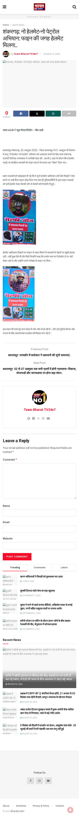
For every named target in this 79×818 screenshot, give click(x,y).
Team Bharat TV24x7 (25, 53)
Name (6, 505)
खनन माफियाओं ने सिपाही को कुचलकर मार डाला (41, 576)
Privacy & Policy (41, 805)
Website (7, 538)
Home (6, 25)
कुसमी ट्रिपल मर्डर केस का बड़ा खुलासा (37, 590)
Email (6, 522)
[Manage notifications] (70, 810)
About (6, 805)
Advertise (21, 805)
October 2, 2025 (51, 53)
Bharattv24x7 (17, 811)
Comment (10, 459)
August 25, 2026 (14, 684)
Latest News (18, 25)
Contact (60, 805)
